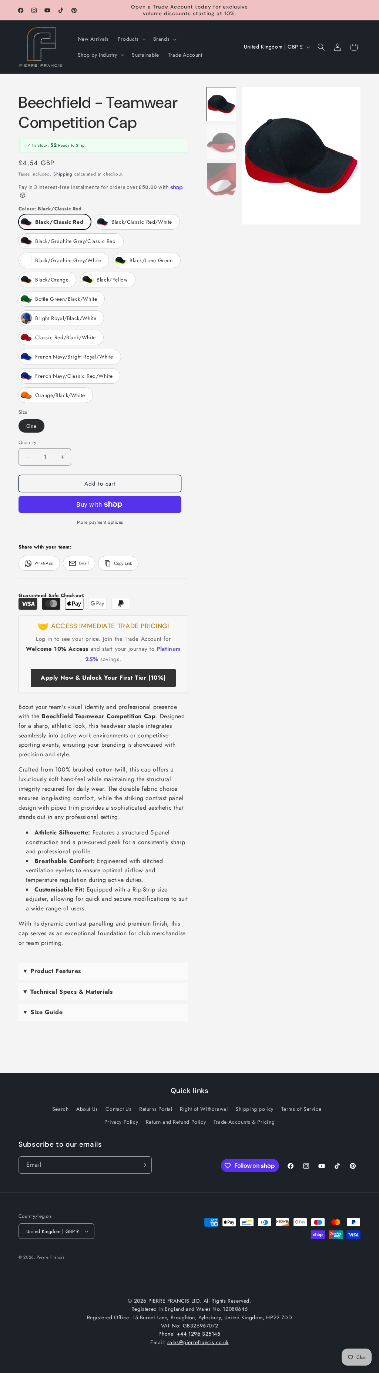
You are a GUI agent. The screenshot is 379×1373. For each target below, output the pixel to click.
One (31, 426)
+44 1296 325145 (199, 1333)
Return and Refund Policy (176, 1122)
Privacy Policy (121, 1122)
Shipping (63, 174)
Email (84, 563)
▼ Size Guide (42, 1012)
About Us (87, 1109)
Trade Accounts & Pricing (244, 1122)
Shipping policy (254, 1109)
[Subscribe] (143, 1165)
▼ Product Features (51, 971)
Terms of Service (301, 1109)
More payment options (100, 522)
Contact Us (118, 1109)
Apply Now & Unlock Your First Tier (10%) (103, 677)
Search (60, 1109)
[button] (131, 39)
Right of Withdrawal (204, 1109)
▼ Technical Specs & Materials (67, 991)
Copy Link (123, 563)
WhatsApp (44, 563)
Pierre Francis (50, 1257)
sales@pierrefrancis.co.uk (198, 1342)
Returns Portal (155, 1109)
